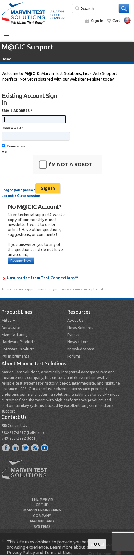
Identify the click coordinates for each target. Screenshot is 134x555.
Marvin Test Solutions (27, 473)
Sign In (97, 20)
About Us (75, 320)
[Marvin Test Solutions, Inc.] (33, 25)
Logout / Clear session (21, 195)
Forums (73, 356)
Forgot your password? (21, 190)
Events (73, 335)
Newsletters (77, 342)
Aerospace (11, 328)
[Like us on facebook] (6, 447)
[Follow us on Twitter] (25, 447)
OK (97, 544)
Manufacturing (15, 335)
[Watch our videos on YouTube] (45, 447)
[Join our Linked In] (16, 447)
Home (6, 59)
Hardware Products (18, 342)
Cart (116, 20)
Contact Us (17, 425)
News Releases (80, 328)
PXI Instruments (15, 356)
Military (8, 320)
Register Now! (21, 260)
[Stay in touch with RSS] (35, 447)
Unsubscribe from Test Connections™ (42, 278)
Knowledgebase (81, 349)
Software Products (18, 349)
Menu (10, 33)
